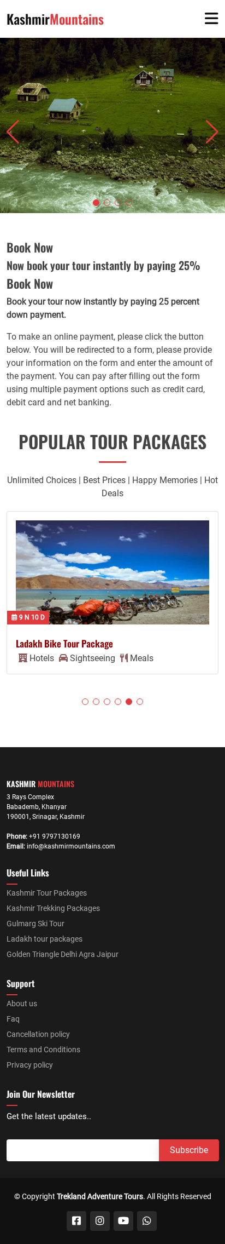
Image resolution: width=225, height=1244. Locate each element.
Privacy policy (30, 1065)
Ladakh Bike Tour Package (64, 643)
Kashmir (55, 18)
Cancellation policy (38, 1034)
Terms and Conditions (43, 1049)
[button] (96, 202)
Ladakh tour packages (44, 939)
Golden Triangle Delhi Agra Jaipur (63, 954)
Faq (13, 1019)
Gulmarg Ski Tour (35, 923)
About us (22, 1003)
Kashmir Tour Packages (47, 893)
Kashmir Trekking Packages (53, 908)
